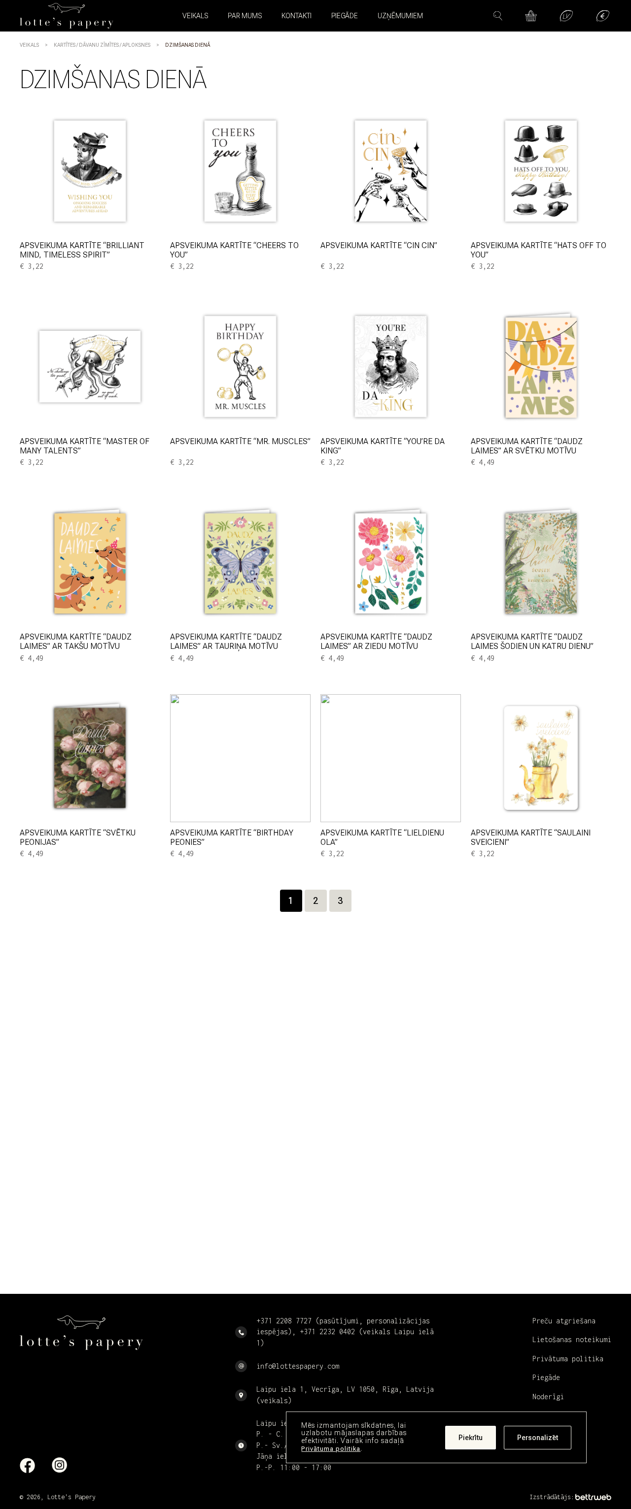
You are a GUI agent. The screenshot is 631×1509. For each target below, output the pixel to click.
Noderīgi (548, 1396)
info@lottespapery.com (297, 1366)
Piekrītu (470, 1438)
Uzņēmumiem (400, 16)
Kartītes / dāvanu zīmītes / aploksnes (102, 45)
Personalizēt (537, 1438)
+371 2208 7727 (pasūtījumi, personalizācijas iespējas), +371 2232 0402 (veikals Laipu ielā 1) (345, 1331)
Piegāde (344, 16)
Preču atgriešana (564, 1320)
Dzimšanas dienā (187, 45)
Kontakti (296, 16)
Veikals (29, 45)
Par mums (245, 16)
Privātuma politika (330, 1448)
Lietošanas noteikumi (571, 1339)
